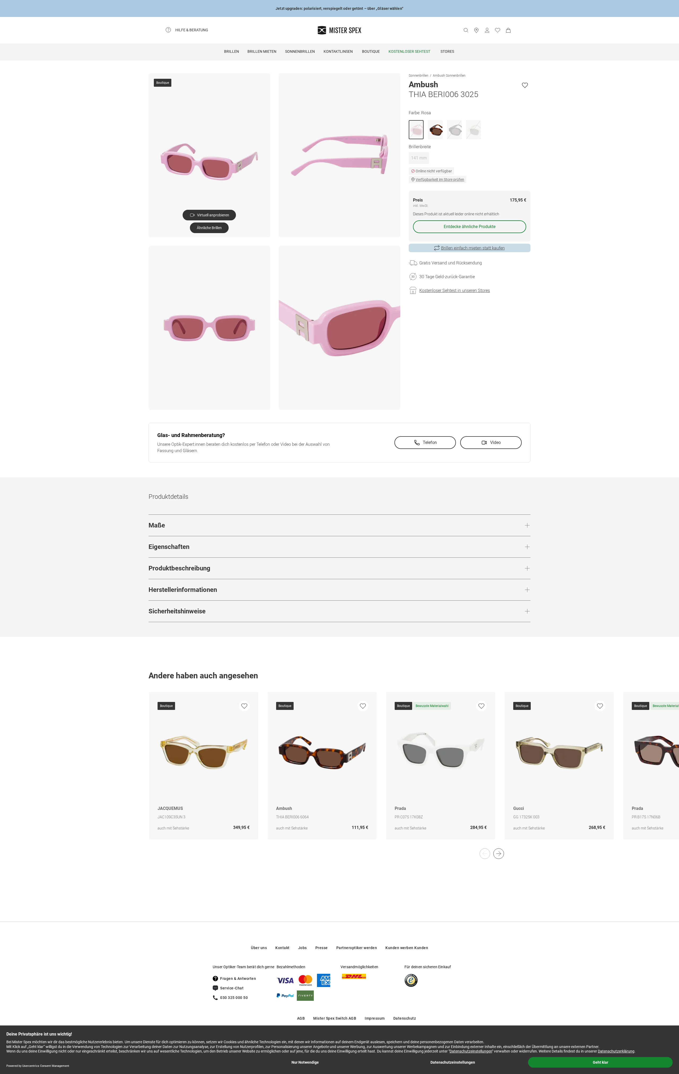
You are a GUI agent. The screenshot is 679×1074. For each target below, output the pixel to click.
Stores (447, 51)
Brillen (231, 51)
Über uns (259, 948)
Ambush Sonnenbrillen (449, 75)
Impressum (375, 1018)
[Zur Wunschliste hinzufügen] (525, 85)
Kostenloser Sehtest (409, 51)
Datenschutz (404, 1018)
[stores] (476, 30)
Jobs (302, 948)
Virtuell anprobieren (213, 215)
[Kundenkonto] (487, 30)
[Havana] (435, 129)
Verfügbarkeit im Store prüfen (440, 179)
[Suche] (465, 30)
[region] (339, 771)
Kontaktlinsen (338, 51)
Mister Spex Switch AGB (334, 1018)
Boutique (371, 51)
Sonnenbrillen (300, 51)
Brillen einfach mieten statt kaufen (473, 248)
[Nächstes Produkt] (498, 853)
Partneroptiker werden (356, 948)
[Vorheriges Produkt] (485, 853)
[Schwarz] (454, 129)
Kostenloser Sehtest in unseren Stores (454, 290)
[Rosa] (416, 129)
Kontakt (282, 948)
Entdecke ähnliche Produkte (469, 226)
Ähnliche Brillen (209, 228)
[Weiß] (473, 129)
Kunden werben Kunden (406, 948)
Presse (321, 948)
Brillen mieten (261, 51)
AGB (301, 1018)
